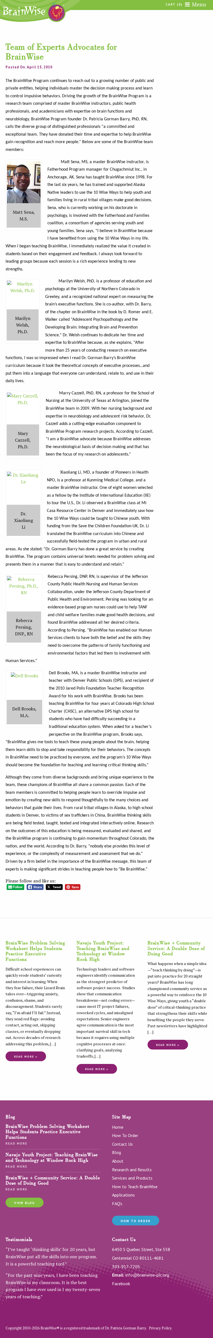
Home (117, 1127)
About (117, 1161)
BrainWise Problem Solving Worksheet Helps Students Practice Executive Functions (35, 951)
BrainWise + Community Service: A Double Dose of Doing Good (176, 948)
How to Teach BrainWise (135, 1186)
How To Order (125, 1135)
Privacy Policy (160, 1327)
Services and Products (132, 1178)
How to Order (136, 1221)
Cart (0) (174, 4)
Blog (116, 1152)
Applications (123, 1195)
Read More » (25, 1056)
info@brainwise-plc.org (147, 1275)
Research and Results (132, 1169)
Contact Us (122, 1144)
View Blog (24, 1203)
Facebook (121, 1283)
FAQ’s (117, 1203)
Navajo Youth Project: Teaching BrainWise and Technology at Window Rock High (103, 951)
